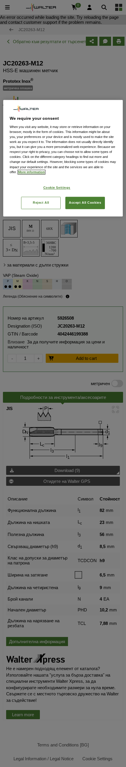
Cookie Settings (57, 187)
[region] (63, 158)
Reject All (41, 202)
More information (31, 172)
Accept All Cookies (85, 202)
